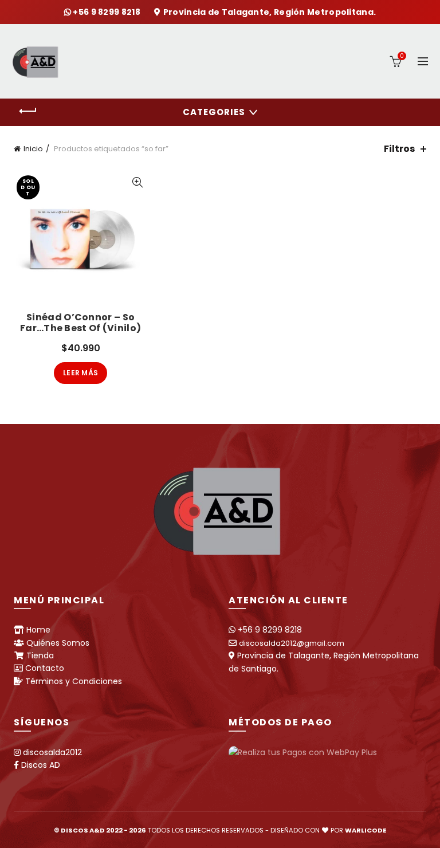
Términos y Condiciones (73, 681)
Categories (214, 112)
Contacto (44, 668)
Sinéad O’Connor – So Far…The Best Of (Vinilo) (80, 322)
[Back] (28, 111)
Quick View (137, 182)
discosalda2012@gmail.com (291, 643)
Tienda (40, 655)
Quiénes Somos (57, 643)
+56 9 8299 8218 (107, 12)
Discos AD (40, 765)
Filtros (399, 148)
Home (38, 629)
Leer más (80, 373)
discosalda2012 (52, 752)
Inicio (33, 148)
